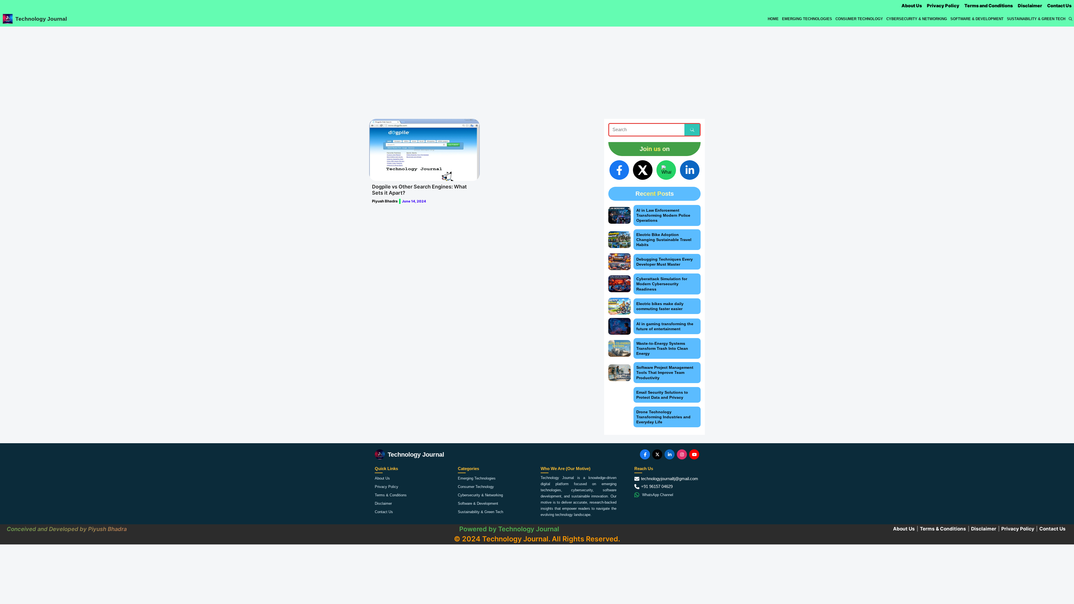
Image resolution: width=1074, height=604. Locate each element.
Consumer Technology (859, 19)
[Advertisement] (537, 68)
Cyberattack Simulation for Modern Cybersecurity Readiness (661, 284)
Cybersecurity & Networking (916, 19)
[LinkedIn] (689, 170)
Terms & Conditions (391, 495)
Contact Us (1059, 5)
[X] (643, 170)
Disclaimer (1030, 5)
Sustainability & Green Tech (1036, 19)
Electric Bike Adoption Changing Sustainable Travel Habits (663, 239)
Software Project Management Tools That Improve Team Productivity (664, 372)
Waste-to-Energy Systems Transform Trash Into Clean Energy (662, 348)
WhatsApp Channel (657, 495)
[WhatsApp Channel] (666, 170)
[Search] (692, 130)
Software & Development (977, 19)
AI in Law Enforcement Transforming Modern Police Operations (663, 215)
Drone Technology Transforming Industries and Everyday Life (663, 417)
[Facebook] (619, 170)
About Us (911, 5)
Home (773, 19)
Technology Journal (41, 19)
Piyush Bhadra (385, 201)
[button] (1070, 19)
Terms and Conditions (988, 5)
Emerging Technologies (807, 19)
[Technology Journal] (8, 19)
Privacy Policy (943, 5)
